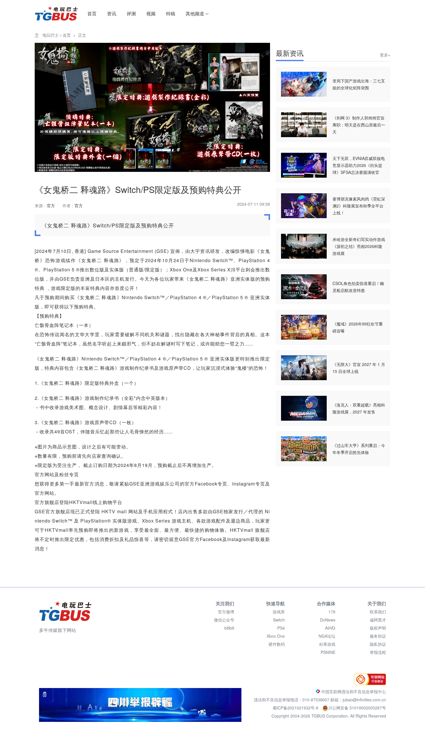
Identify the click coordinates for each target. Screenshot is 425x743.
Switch (279, 620)
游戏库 (279, 612)
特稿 (170, 13)
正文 (82, 35)
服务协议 (378, 636)
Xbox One (276, 636)
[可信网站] (368, 683)
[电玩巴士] (65, 611)
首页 (92, 13)
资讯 (111, 13)
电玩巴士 (50, 35)
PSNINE (328, 652)
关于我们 (376, 603)
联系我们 (378, 612)
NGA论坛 (327, 636)
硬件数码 (277, 644)
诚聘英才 (378, 620)
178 (331, 612)
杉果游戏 (327, 644)
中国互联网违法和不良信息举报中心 (353, 691)
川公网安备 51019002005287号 (357, 708)
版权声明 (378, 628)
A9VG (330, 628)
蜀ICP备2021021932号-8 (296, 708)
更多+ (385, 55)
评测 (131, 13)
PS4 (281, 628)
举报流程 (378, 652)
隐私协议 (378, 644)
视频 (151, 13)
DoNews (327, 620)
